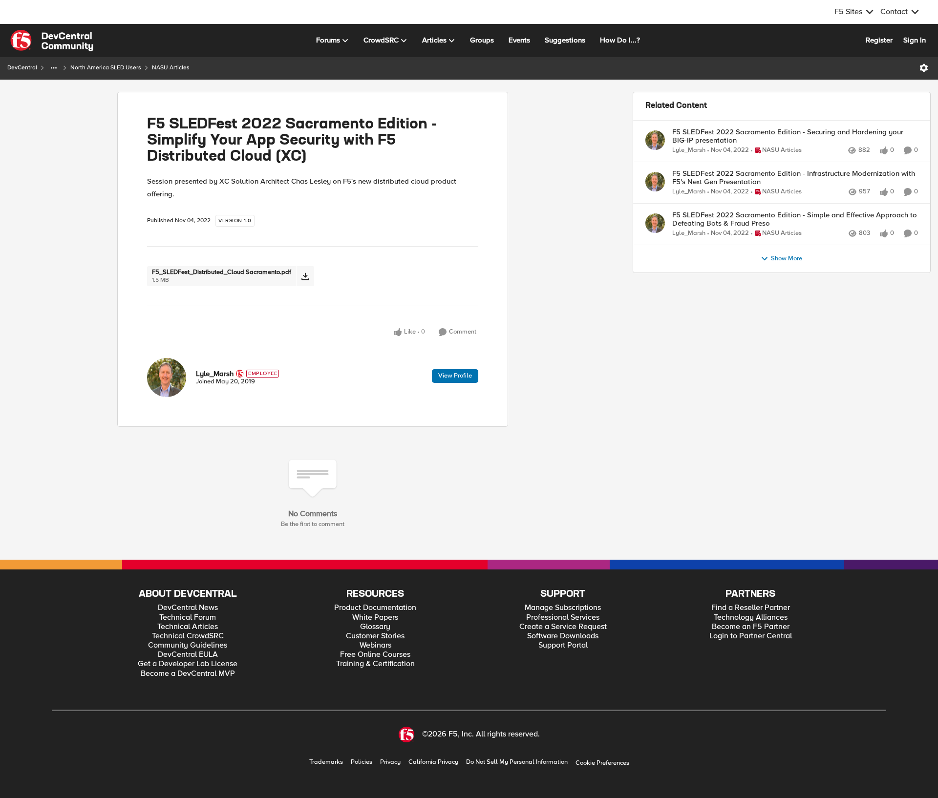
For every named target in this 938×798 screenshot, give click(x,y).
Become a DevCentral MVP (188, 673)
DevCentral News (188, 607)
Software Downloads (562, 636)
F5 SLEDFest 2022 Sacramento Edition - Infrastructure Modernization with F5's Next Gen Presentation (793, 177)
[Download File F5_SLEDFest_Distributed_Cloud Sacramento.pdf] (305, 276)
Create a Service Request (563, 626)
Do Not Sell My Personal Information (517, 762)
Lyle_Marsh (215, 373)
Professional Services (562, 617)
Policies (361, 762)
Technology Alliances (751, 617)
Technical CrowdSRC (188, 636)
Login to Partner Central (750, 636)
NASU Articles (171, 67)
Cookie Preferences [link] (602, 763)
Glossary (375, 626)
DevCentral (22, 67)
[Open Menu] (924, 68)
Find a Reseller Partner (750, 607)
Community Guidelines (187, 645)
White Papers (375, 617)
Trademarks (326, 762)
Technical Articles (187, 626)
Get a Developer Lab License (187, 664)
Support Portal (563, 645)
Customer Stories (375, 636)
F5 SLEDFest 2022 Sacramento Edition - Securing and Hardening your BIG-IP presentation (787, 136)
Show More (786, 258)
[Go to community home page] (51, 40)
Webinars (375, 645)
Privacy (390, 762)
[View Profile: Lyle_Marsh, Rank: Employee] (166, 377)
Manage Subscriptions (563, 607)
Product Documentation (375, 607)
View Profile (455, 375)
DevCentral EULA (188, 654)
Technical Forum (187, 617)
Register (879, 40)
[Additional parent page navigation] (54, 68)
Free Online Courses (375, 654)
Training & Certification (375, 664)
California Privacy (433, 762)
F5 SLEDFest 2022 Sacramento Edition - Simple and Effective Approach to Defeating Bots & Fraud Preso (794, 219)
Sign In (914, 40)
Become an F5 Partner (750, 626)
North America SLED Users (105, 67)
